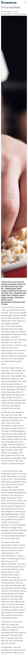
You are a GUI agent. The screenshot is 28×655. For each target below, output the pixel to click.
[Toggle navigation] (25, 2)
